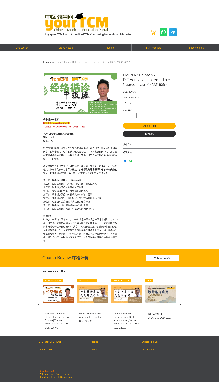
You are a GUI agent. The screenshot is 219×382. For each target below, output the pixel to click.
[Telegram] (173, 32)
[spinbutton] (129, 115)
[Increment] (134, 115)
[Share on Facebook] (125, 161)
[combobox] (149, 103)
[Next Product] (180, 305)
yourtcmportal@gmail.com (59, 377)
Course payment (131, 97)
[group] (109, 305)
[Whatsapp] (163, 32)
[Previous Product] (38, 305)
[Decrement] (125, 115)
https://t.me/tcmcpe (59, 374)
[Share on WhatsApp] (130, 161)
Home (46, 62)
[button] (153, 32)
